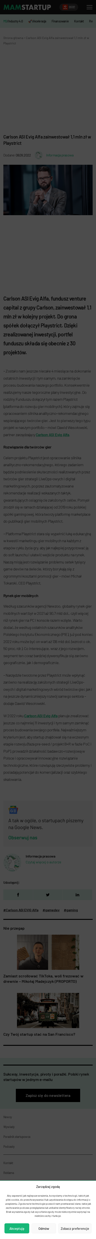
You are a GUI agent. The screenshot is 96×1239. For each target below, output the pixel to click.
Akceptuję (16, 1228)
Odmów (43, 1228)
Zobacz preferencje (75, 1228)
